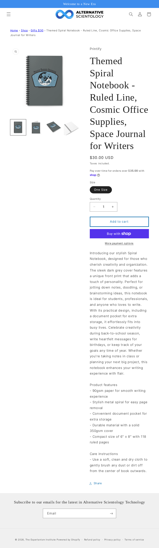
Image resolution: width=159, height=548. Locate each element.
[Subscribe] (111, 513)
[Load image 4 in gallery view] (72, 127)
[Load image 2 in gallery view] (36, 127)
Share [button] (98, 483)
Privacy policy (112, 539)
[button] (8, 14)
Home (14, 30)
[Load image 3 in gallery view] (54, 127)
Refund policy (92, 539)
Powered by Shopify (68, 539)
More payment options (119, 243)
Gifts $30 (37, 30)
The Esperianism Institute (41, 539)
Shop (24, 30)
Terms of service (134, 539)
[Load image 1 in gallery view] (18, 127)
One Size (101, 189)
